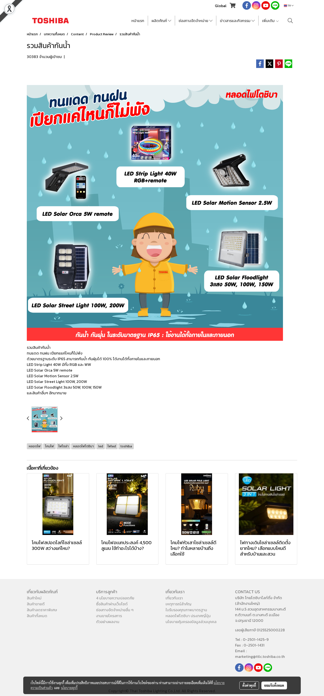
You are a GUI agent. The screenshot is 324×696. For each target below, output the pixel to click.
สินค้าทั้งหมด (37, 616)
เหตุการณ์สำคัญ (178, 604)
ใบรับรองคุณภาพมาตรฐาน (186, 610)
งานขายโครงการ (109, 616)
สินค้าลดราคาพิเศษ (42, 610)
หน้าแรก (137, 20)
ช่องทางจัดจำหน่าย (194, 20)
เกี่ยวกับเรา (174, 598)
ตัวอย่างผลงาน (107, 621)
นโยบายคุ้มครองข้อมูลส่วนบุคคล (191, 621)
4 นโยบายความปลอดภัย (115, 598)
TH (289, 5)
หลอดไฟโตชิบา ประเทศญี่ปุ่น (188, 616)
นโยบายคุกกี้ (69, 688)
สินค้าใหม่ (34, 598)
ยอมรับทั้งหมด (274, 685)
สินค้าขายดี (36, 604)
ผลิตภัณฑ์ (160, 20)
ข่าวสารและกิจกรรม (235, 20)
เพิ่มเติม (269, 20)
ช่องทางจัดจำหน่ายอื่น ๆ (115, 610)
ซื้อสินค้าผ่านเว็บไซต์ (112, 604)
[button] (290, 20)
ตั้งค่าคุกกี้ (249, 685)
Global (221, 6)
